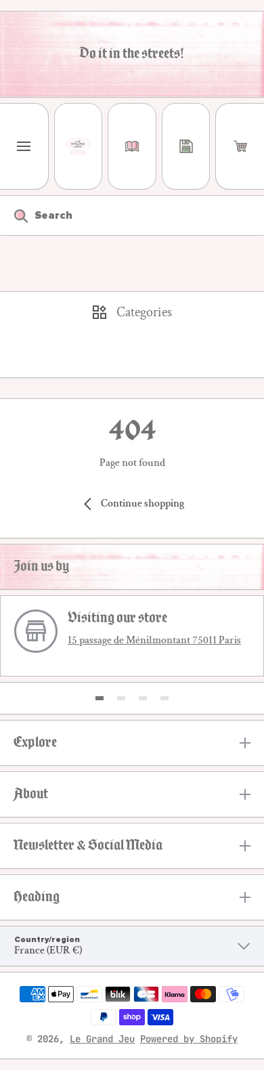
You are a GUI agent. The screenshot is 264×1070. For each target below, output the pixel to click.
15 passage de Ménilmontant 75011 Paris (154, 640)
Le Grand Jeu (102, 1039)
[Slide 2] (121, 698)
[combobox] (132, 215)
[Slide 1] (99, 698)
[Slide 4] (164, 698)
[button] (240, 146)
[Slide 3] (143, 698)
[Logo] (78, 146)
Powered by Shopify (189, 1039)
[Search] (14, 215)
